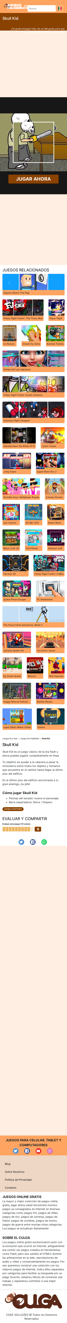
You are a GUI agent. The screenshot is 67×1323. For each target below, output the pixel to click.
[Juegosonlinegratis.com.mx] (16, 6)
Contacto (10, 1187)
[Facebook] (33, 842)
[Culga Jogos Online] (33, 1300)
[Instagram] (50, 1151)
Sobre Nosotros (14, 1171)
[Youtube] (38, 1151)
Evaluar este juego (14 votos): (16, 824)
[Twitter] (21, 842)
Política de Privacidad (18, 1179)
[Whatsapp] (44, 842)
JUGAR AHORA (33, 178)
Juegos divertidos (13, 808)
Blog (7, 1163)
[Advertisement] (33, 64)
